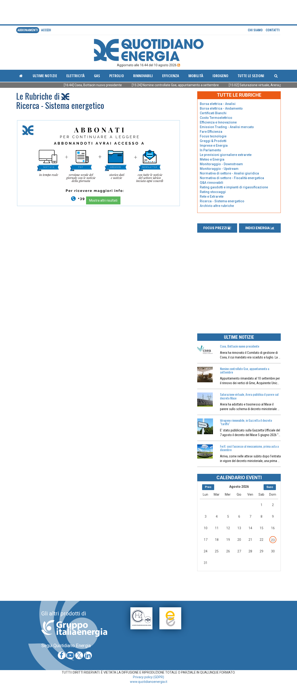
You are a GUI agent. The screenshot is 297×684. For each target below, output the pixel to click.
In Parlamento (210, 150)
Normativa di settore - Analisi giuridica (229, 173)
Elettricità (75, 75)
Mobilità (195, 75)
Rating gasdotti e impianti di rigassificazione (234, 187)
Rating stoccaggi (213, 192)
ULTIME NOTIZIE (239, 337)
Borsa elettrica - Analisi (218, 104)
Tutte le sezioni (251, 75)
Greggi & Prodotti (213, 141)
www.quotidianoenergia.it (148, 682)
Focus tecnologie (213, 136)
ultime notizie (45, 75)
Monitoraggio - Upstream (219, 169)
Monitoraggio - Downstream (221, 164)
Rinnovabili (143, 75)
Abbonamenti (27, 30)
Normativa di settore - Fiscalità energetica (232, 178)
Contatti (273, 30)
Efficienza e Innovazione (218, 122)
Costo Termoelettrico (216, 118)
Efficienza (170, 75)
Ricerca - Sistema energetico (222, 201)
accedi (46, 30)
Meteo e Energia (212, 159)
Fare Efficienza (211, 131)
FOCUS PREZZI (215, 228)
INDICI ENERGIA (258, 228)
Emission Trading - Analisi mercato (227, 127)
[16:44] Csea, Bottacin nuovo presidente (77, 85)
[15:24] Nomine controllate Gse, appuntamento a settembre (159, 85)
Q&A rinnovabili (211, 182)
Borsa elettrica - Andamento (221, 108)
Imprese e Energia (214, 145)
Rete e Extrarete (211, 196)
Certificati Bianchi (213, 113)
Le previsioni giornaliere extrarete (226, 155)
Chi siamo (255, 30)
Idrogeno (220, 75)
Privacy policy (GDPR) (148, 677)
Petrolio (116, 75)
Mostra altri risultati (103, 200)
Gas (97, 75)
